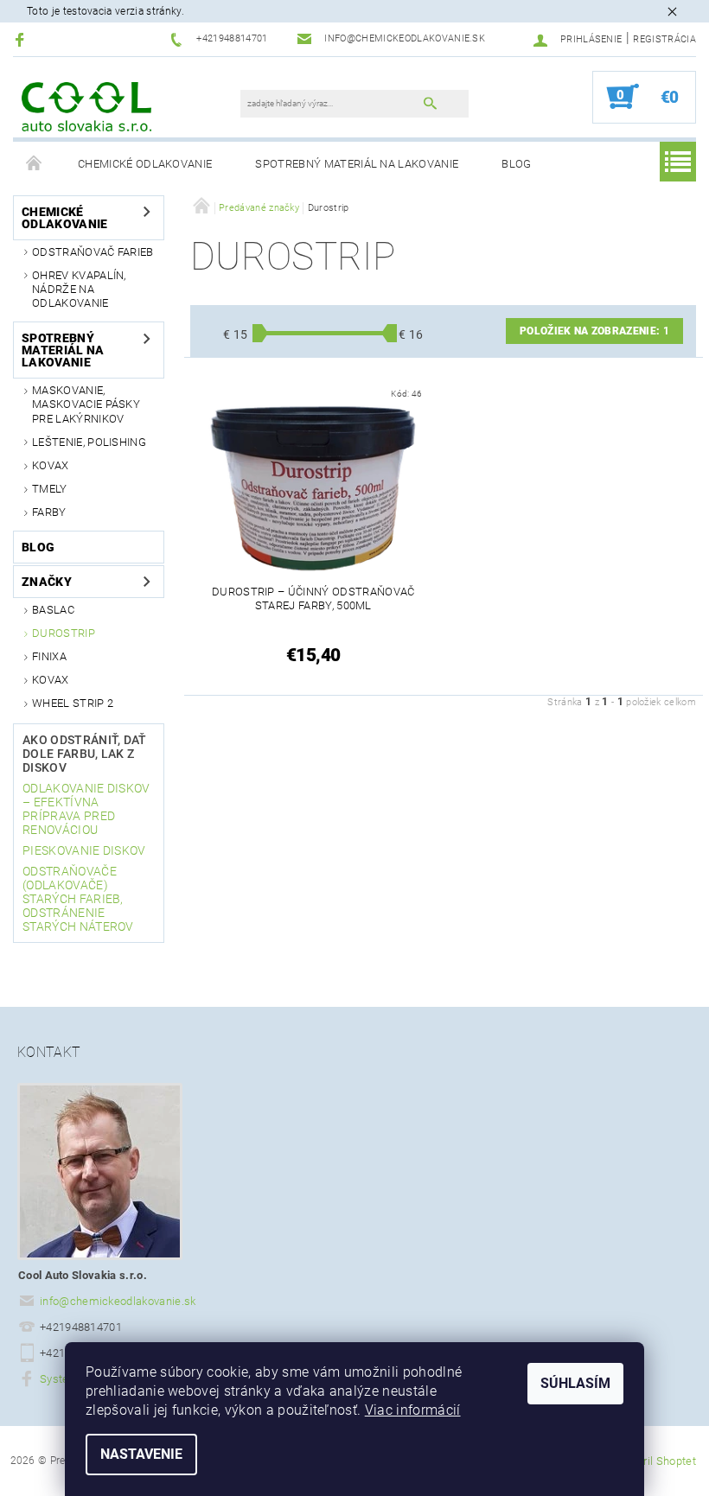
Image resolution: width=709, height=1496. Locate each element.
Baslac (53, 609)
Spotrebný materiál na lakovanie (356, 163)
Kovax (50, 465)
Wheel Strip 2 (72, 703)
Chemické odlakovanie (145, 163)
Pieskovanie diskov (84, 850)
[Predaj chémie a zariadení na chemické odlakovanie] (86, 105)
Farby (49, 512)
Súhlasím (575, 1383)
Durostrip (63, 633)
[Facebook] (22, 39)
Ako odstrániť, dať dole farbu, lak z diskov (84, 753)
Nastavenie (141, 1454)
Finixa (49, 656)
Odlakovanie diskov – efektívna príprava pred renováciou (86, 809)
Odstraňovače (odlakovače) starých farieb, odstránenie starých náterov (78, 898)
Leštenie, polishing (89, 442)
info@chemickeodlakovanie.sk (118, 1301)
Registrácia (664, 39)
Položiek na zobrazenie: (594, 331)
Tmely (49, 488)
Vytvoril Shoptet (656, 1461)
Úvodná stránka (34, 164)
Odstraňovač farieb (93, 251)
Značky (47, 582)
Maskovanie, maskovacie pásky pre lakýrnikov (86, 404)
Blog (516, 163)
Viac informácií (413, 1410)
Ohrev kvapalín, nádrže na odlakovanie (79, 289)
